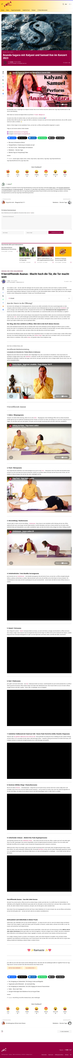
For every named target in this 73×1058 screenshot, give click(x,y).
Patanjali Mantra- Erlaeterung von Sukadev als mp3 (22, 145)
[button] (2, 4)
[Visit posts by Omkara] (5, 63)
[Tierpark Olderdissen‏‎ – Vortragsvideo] (27, 252)
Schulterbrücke (20, 576)
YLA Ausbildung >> (31, 968)
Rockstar (18, 787)
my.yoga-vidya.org (8, 189)
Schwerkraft (63, 308)
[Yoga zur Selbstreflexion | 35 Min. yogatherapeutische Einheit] (45, 252)
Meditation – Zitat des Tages (16, 150)
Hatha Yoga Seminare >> (15, 968)
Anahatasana (32, 523)
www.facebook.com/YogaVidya (21, 132)
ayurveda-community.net (64, 187)
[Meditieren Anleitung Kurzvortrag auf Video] (63, 252)
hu (9, 280)
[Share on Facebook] (3, 76)
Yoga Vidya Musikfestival (55, 158)
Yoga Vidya (46, 158)
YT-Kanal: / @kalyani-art (39, 114)
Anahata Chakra (38, 335)
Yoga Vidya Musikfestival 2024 (13, 160)
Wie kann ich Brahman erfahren (17, 142)
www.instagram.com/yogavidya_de (22, 133)
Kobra (35, 417)
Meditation (28, 356)
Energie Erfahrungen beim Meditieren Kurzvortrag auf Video (24, 991)
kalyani (21, 158)
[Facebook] (65, 1050)
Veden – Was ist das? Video (15, 989)
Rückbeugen (37, 997)
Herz (15, 316)
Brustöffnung (16, 997)
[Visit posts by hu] (3, 281)
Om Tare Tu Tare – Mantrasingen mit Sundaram (21, 147)
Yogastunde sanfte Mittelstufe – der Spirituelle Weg (22, 984)
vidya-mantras (40, 158)
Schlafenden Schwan (27, 840)
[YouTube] (67, 1050)
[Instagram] (69, 1050)
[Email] (3, 90)
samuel (28, 158)
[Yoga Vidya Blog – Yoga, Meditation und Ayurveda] (3, 1050)
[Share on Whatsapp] (3, 83)
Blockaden (41, 849)
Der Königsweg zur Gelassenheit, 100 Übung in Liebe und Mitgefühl (26, 981)
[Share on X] (3, 80)
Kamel (21, 631)
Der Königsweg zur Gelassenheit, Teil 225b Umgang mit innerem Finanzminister (29, 986)
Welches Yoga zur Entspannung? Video (18, 152)
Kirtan (25, 158)
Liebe (33, 997)
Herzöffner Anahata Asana (25, 997)
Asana (29, 337)
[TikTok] (71, 1050)
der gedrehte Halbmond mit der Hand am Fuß (24, 736)
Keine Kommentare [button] (65, 1031)
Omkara (11, 61)
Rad (27, 683)
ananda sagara (16, 158)
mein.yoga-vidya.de (18, 189)
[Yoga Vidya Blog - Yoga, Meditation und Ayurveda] (7, 4)
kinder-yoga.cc (52, 187)
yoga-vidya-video (25, 160)
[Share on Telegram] (3, 87)
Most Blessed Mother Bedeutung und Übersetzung (8, 248)
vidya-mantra (34, 158)
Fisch (43, 470)
